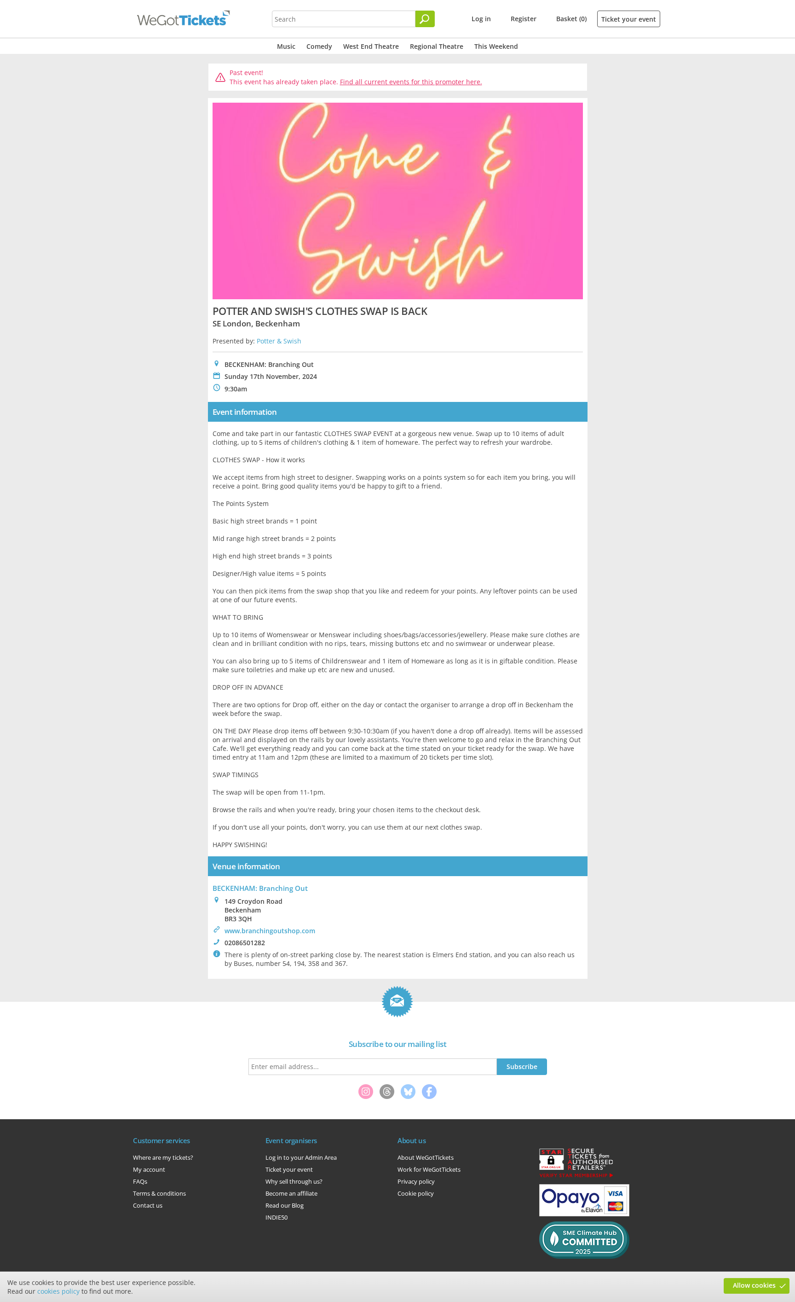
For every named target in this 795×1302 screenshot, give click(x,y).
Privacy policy (416, 1181)
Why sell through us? (294, 1181)
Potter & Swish (279, 341)
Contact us (147, 1205)
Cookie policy (416, 1193)
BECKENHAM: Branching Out (260, 888)
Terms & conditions (159, 1193)
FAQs (140, 1181)
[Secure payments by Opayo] (584, 1214)
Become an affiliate (291, 1193)
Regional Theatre (436, 46)
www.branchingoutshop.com (270, 930)
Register (523, 18)
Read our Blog (284, 1205)
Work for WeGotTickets (429, 1169)
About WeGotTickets (426, 1157)
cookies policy (58, 1291)
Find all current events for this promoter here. (411, 81)
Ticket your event (628, 19)
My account (149, 1169)
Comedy (319, 46)
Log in (481, 18)
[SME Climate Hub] (584, 1256)
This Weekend (496, 46)
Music (286, 46)
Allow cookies (754, 1285)
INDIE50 (276, 1217)
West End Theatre (371, 46)
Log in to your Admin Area (301, 1157)
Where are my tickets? (163, 1157)
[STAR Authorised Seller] (576, 1177)
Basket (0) (571, 18)
